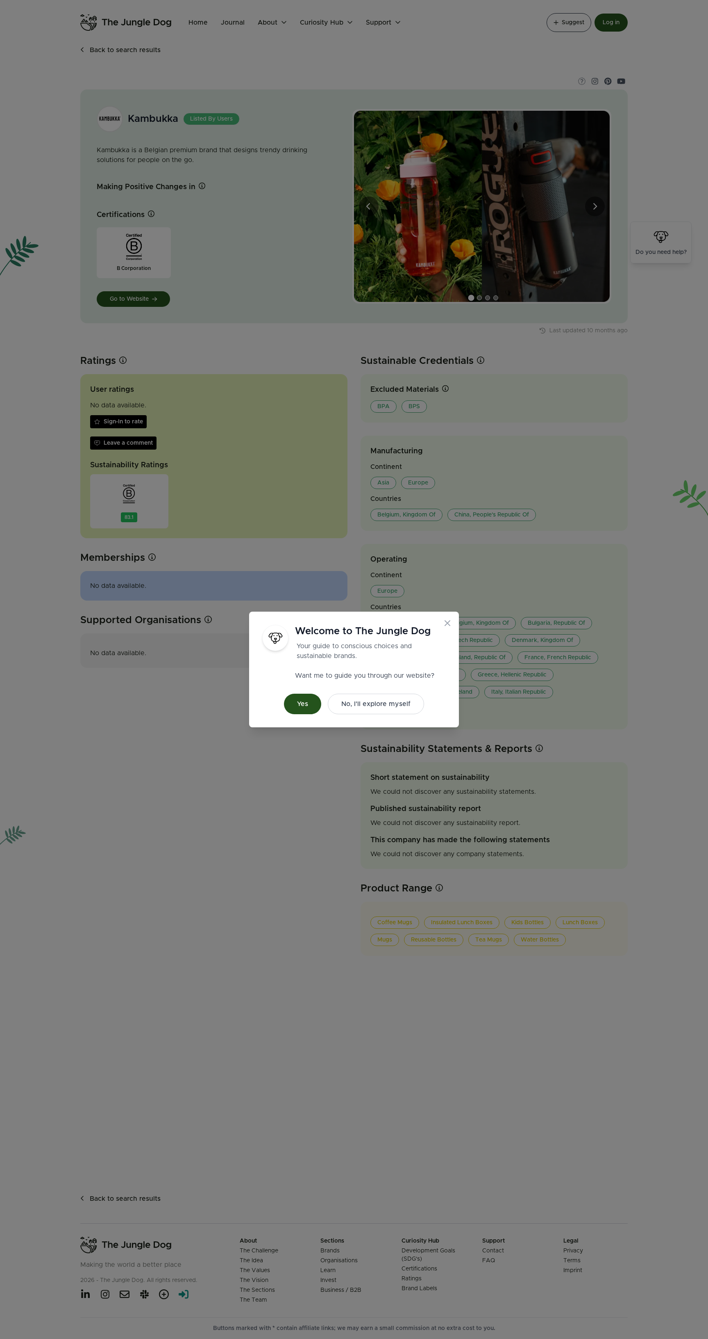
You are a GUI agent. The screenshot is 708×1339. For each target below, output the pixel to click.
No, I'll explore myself (376, 704)
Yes (302, 704)
